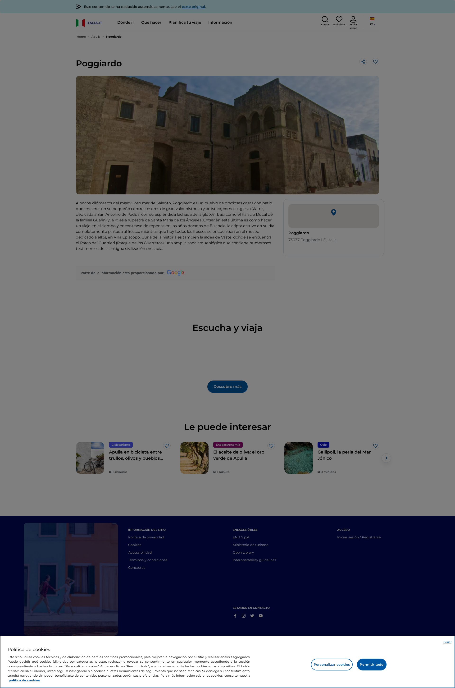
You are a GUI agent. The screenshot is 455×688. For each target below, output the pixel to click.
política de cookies (24, 680)
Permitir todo (371, 664)
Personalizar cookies (332, 664)
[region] (227, 662)
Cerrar (447, 642)
